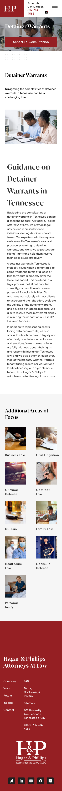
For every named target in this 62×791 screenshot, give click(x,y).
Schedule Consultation (31, 42)
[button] (55, 8)
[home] (12, 8)
